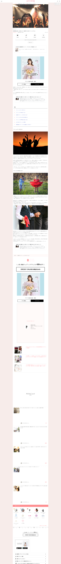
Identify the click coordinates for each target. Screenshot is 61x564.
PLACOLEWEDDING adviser (16, 512)
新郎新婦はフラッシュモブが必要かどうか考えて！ (23, 124)
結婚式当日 (15, 32)
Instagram (35, 37)
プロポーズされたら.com (22, 512)
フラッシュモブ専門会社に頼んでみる (21, 119)
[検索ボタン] (59, 1)
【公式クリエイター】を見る (42, 525)
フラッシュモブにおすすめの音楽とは (21, 117)
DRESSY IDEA (21, 32)
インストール (37, 84)
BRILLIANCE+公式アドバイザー (16, 523)
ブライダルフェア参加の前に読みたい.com (36, 512)
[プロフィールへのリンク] (26, 326)
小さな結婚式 (22, 523)
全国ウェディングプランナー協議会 (43, 512)
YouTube (18, 37)
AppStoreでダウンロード (19, 548)
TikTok (26, 37)
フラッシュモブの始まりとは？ (20, 112)
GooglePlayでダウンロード (25, 548)
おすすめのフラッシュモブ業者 (20, 122)
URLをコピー (30, 42)
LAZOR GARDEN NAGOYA (22, 518)
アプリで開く (24, 84)
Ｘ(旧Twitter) (43, 37)
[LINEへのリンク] (57, 1)
